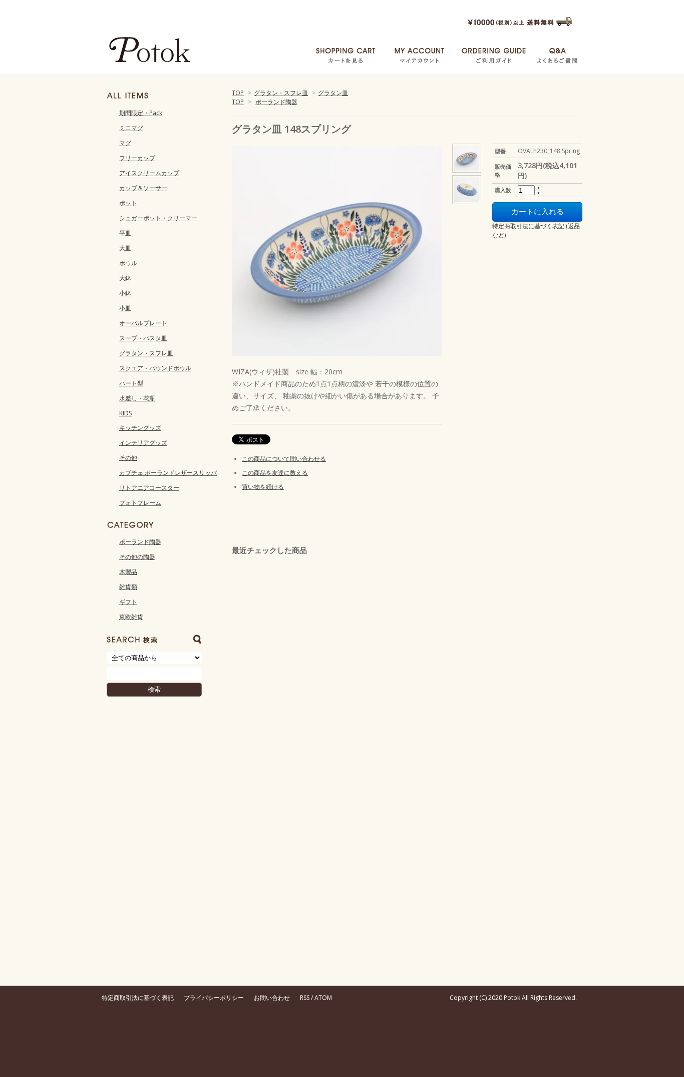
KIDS (125, 413)
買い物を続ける (263, 486)
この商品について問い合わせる (284, 458)
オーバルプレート (143, 323)
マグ (125, 143)
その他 (128, 457)
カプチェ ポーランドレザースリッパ (168, 472)
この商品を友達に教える (275, 472)
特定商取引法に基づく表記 (138, 997)
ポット (128, 203)
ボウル (128, 263)
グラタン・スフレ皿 (281, 93)
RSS (304, 997)
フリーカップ (137, 158)
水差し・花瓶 (137, 398)
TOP (238, 93)
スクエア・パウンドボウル (155, 368)
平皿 (125, 233)
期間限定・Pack (140, 113)
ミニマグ (131, 128)
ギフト (128, 602)
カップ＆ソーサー (143, 188)
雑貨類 (128, 587)
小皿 (125, 308)
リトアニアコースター (149, 487)
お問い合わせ (272, 997)
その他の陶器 (137, 557)
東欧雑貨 (131, 617)
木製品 (128, 572)
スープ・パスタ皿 (143, 338)
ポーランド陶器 (276, 102)
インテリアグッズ (143, 442)
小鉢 (125, 293)
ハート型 (131, 383)
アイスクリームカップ (149, 173)
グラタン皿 (333, 93)
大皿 (125, 248)
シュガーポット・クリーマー (158, 218)
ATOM (323, 997)
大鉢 (125, 278)
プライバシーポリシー (214, 997)
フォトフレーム (140, 502)
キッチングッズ (140, 427)
